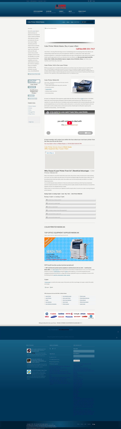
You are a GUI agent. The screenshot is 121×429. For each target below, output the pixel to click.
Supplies (89, 424)
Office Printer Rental (84, 302)
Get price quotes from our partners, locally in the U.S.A (60, 336)
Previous (49, 424)
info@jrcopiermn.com (55, 359)
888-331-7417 (53, 357)
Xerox (30, 110)
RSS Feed (42, 428)
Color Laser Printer (66, 298)
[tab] (70, 199)
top (94, 424)
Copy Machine (48, 302)
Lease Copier (82, 304)
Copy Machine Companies (51, 304)
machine (57, 269)
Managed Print (32, 112)
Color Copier (65, 302)
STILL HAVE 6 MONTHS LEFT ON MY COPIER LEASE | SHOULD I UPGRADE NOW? (39, 350)
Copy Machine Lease (67, 296)
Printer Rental (83, 300)
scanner (68, 275)
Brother (30, 108)
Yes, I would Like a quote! (60, 329)
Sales (85, 424)
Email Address (76, 353)
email (54, 275)
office (54, 269)
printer (64, 275)
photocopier (60, 275)
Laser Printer (48, 296)
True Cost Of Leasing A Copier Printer (39, 370)
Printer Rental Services (84, 298)
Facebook (55, 348)
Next (53, 424)
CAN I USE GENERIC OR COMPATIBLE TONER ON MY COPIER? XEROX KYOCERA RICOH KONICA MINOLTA (39, 361)
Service (28, 1)
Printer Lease (82, 296)
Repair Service (32, 114)
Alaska (68, 22)
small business (57, 271)
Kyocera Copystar (32, 106)
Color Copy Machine (67, 300)
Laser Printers (48, 298)
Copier (47, 300)
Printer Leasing (66, 304)
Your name (75, 348)
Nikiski (72, 22)
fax (56, 275)
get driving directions (55, 361)
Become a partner (54, 364)
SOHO (66, 271)
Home (45, 1)
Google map (31, 121)
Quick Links (40, 1)
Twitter (53, 348)
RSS (50, 348)
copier (82, 98)
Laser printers (49, 89)
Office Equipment (33, 1)
